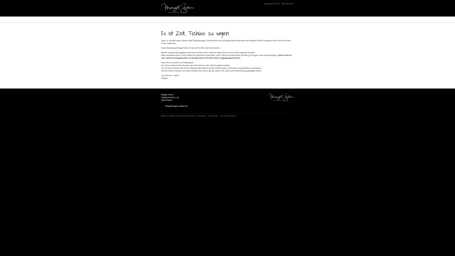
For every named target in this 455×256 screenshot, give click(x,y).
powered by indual (227, 116)
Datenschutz (213, 116)
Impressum (202, 116)
